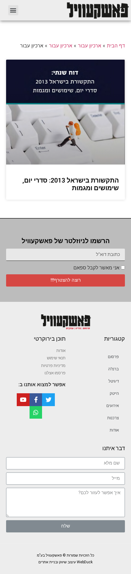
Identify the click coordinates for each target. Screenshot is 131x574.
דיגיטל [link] (113, 381)
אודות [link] (114, 430)
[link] (77, 10)
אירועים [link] (112, 405)
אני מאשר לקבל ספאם (96, 268)
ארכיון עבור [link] (89, 46)
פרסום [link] (113, 356)
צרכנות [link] (113, 418)
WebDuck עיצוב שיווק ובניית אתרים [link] (65, 562)
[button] (13, 10)
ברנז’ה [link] (113, 369)
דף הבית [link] (116, 46)
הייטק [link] (114, 393)
